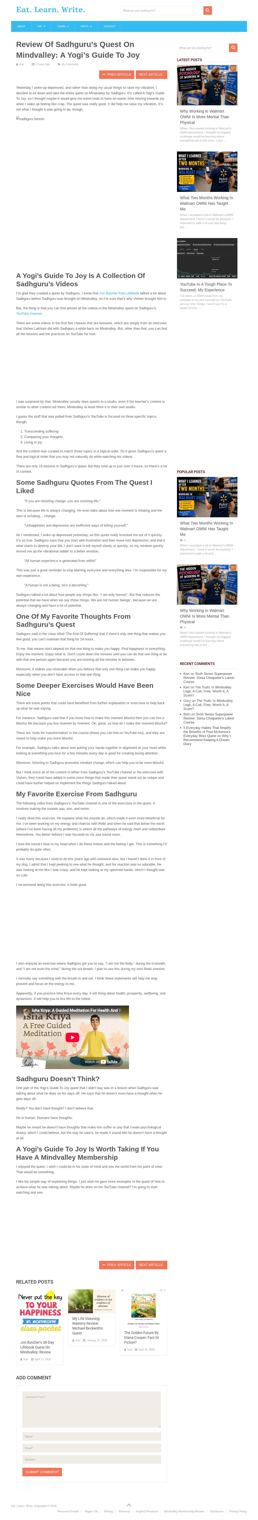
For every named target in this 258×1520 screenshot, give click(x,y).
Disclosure (217, 1511)
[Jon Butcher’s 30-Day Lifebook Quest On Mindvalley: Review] (39, 1313)
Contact (109, 26)
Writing (108, 1511)
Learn (61, 26)
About (21, 26)
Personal (124, 1511)
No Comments (70, 64)
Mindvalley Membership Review (184, 1511)
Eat (40, 26)
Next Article (151, 74)
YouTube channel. (29, 314)
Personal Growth (68, 1511)
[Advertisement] (91, 369)
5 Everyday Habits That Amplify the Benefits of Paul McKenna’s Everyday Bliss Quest (207, 732)
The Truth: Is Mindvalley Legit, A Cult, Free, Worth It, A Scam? (207, 691)
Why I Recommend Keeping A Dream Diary (207, 740)
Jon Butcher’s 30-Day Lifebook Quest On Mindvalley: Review (37, 1347)
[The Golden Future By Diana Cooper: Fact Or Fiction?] (143, 1308)
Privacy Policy (238, 1511)
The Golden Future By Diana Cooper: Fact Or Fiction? (141, 1337)
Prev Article (118, 74)
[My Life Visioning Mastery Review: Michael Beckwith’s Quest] (91, 1301)
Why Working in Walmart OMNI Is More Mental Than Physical (204, 117)
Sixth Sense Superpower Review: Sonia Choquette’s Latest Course (208, 678)
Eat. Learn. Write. (50, 9)
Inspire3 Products (147, 1511)
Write (84, 26)
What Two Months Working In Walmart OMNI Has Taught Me (206, 203)
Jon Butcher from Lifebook (119, 293)
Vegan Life (91, 1511)
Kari (21, 64)
